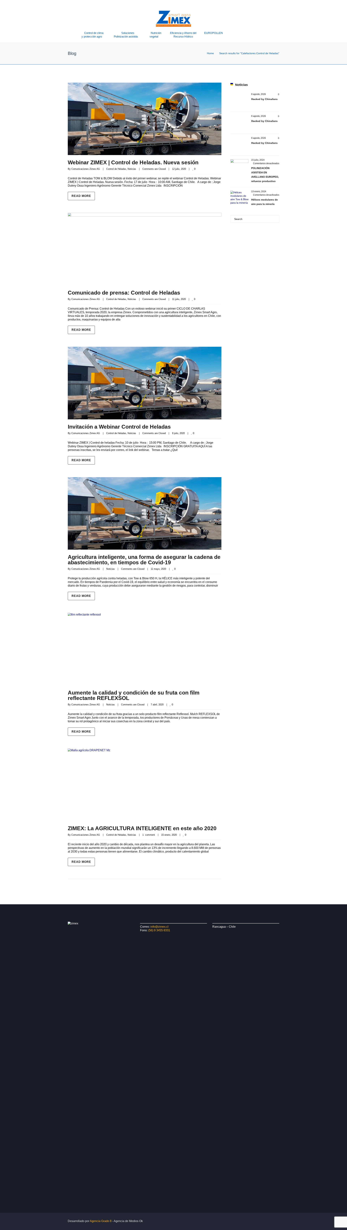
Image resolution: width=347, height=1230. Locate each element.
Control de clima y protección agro (92, 34)
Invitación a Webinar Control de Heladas (119, 427)
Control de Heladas (116, 169)
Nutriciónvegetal (155, 34)
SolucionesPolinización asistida (126, 34)
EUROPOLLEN (213, 32)
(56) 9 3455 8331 (159, 930)
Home (210, 53)
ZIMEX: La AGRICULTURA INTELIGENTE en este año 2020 (142, 828)
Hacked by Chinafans (264, 99)
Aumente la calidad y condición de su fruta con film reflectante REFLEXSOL (134, 695)
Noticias (132, 169)
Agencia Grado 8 (101, 1221)
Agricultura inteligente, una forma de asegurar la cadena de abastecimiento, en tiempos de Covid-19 (144, 559)
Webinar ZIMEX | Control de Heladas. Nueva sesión (133, 162)
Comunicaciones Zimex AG (85, 169)
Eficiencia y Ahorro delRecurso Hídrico (183, 34)
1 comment (148, 834)
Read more (81, 195)
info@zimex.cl (159, 926)
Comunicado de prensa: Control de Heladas (124, 293)
